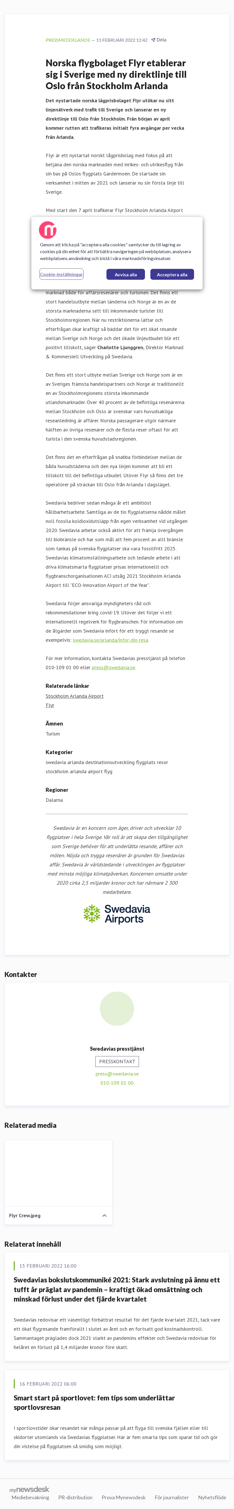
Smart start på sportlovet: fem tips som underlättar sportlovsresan (94, 1403)
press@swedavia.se (113, 667)
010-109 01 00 (117, 1083)
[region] (117, 253)
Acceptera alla (172, 274)
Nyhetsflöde (212, 1497)
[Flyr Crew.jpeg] (58, 1173)
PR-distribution (75, 1497)
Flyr (50, 705)
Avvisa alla (126, 274)
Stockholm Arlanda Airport (75, 696)
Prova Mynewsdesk (124, 1497)
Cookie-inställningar (61, 274)
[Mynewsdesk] (29, 1489)
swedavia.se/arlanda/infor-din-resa (110, 640)
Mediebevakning (30, 1497)
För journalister (172, 1497)
